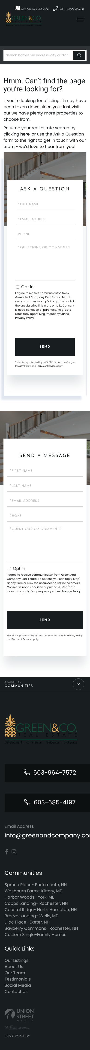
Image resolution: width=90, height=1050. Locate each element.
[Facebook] (6, 852)
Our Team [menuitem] (15, 973)
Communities (19, 685)
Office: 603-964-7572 (34, 9)
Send (45, 347)
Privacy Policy (24, 318)
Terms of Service (46, 366)
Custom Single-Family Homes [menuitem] (35, 935)
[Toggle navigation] (80, 19)
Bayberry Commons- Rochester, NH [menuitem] (41, 928)
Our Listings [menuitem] (16, 960)
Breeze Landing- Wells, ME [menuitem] (31, 916)
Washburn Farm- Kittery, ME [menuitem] (33, 891)
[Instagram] (14, 852)
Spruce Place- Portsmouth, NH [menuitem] (36, 885)
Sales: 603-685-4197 (71, 9)
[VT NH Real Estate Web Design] (45, 1015)
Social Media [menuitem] (18, 985)
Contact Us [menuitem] (16, 992)
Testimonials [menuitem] (18, 979)
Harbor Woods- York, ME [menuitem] (29, 897)
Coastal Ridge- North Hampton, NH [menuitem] (41, 910)
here (25, 134)
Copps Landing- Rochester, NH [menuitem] (36, 903)
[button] (79, 55)
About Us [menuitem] (14, 967)
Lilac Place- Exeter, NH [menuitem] (27, 922)
